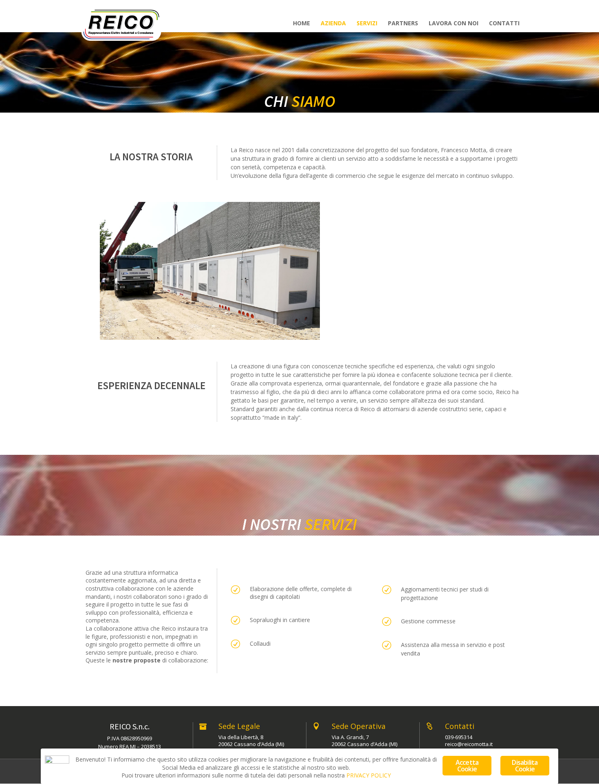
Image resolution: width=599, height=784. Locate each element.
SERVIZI (367, 23)
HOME (301, 23)
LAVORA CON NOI (453, 23)
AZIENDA (333, 23)
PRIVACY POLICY (368, 775)
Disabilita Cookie (524, 765)
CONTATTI (504, 23)
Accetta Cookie (467, 765)
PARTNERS (403, 23)
